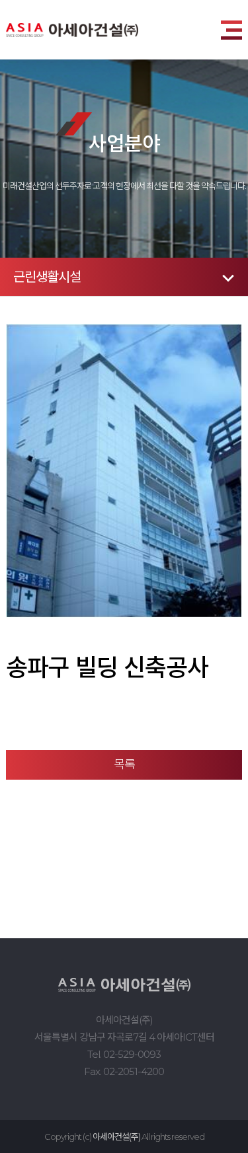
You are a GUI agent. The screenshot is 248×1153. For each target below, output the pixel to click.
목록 (124, 764)
